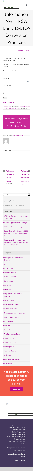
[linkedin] (12, 7)
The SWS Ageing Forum (12, 334)
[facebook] (5, 7)
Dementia (7, 285)
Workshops (8, 363)
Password (6, 78)
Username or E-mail (9, 71)
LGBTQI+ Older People (11, 304)
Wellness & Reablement (12, 359)
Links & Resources (10, 309)
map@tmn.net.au (7, 106)
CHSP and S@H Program (12, 277)
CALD (6, 264)
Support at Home (10, 330)
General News (24, 106)
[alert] (16, 205)
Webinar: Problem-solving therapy (15, 227)
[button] (4, 171)
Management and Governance (14, 313)
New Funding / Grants (11, 317)
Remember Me (9, 93)
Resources (17, 108)
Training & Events (10, 338)
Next (27, 50)
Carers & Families (10, 272)
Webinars (7, 355)
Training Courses (10, 342)
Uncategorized (9, 347)
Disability (7, 289)
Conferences (8, 281)
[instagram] (9, 7)
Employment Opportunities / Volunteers (13, 295)
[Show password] (27, 81)
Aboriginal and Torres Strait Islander (13, 258)
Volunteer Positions (11, 351)
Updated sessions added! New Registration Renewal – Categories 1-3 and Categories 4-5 (16, 242)
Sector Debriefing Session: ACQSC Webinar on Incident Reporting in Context (16, 233)
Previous (21, 50)
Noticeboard (11, 108)
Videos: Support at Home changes (15, 222)
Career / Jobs (8, 268)
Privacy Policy (20, 460)
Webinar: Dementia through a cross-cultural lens (24, 177)
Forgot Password (8, 102)
